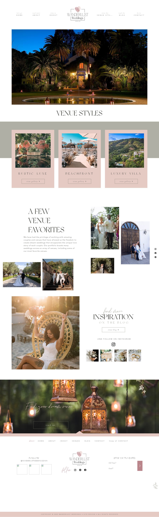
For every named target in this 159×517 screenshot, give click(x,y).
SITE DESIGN (89, 514)
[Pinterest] (155, 257)
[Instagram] (155, 249)
